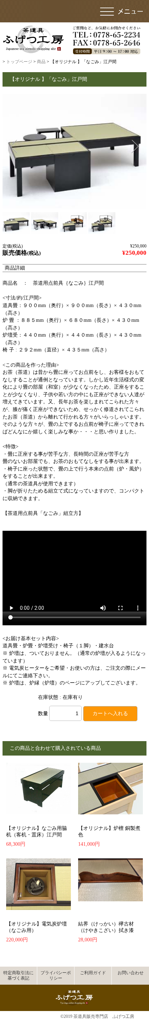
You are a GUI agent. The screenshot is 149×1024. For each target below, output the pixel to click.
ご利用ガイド (93, 973)
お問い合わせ (131, 973)
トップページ (19, 61)
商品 (41, 61)
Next (135, 146)
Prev (13, 146)
